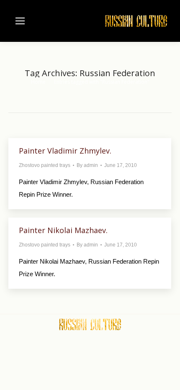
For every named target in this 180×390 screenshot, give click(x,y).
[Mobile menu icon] (20, 20)
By (87, 165)
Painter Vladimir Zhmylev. (65, 151)
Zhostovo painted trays (44, 165)
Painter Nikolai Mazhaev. (63, 230)
